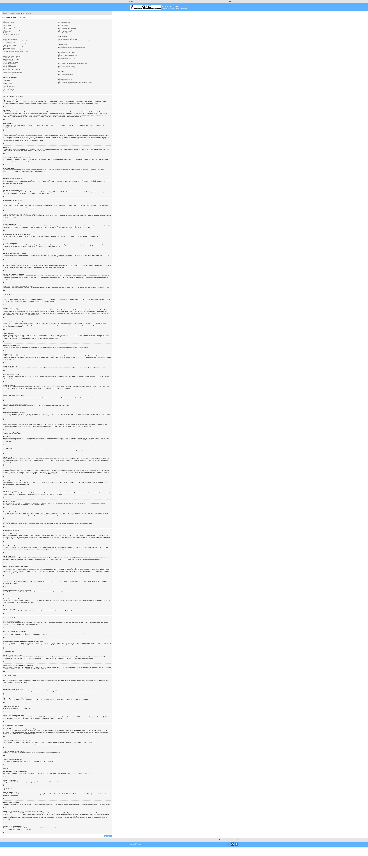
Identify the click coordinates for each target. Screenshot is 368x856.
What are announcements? (9, 86)
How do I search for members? (65, 56)
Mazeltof (139, 844)
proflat (133, 844)
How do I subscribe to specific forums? (67, 66)
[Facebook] (236, 844)
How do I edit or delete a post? (10, 57)
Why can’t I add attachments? (9, 66)
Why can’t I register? (7, 25)
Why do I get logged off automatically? (11, 32)
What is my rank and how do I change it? (12, 49)
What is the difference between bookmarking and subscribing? (72, 63)
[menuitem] (131, 2)
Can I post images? (7, 83)
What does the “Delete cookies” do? (11, 34)
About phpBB (6, 795)
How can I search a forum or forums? (66, 52)
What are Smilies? (7, 82)
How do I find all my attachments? (66, 74)
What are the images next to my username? (13, 46)
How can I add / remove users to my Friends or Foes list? (71, 47)
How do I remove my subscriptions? (66, 67)
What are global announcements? (10, 85)
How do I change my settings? (10, 39)
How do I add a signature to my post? (11, 59)
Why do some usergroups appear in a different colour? (70, 30)
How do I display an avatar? (9, 48)
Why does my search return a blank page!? (68, 55)
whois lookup (6, 814)
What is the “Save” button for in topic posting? (13, 71)
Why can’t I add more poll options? (10, 62)
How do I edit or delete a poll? (9, 63)
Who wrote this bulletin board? (65, 79)
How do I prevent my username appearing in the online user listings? (18, 40)
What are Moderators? (63, 24)
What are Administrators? (64, 22)
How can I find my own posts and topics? (67, 58)
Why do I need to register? (9, 22)
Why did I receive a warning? (9, 68)
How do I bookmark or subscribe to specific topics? (70, 64)
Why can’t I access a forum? (9, 65)
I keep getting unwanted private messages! (68, 39)
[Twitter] (228, 844)
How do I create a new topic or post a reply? (13, 56)
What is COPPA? (6, 24)
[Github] (232, 844)
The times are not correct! (9, 42)
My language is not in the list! (9, 45)
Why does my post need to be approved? (12, 72)
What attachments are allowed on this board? (68, 73)
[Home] (145, 7)
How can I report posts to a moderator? (12, 69)
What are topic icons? (8, 90)
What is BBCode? (7, 79)
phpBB (53, 246)
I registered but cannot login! (9, 27)
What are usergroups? (63, 25)
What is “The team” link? (63, 32)
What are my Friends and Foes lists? (66, 46)
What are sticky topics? (8, 87)
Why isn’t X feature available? (64, 80)
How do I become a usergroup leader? (67, 28)
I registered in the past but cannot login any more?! (14, 30)
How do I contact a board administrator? (67, 83)
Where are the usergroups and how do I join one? (69, 27)
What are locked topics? (8, 89)
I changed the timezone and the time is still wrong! (14, 43)
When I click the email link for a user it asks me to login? (15, 51)
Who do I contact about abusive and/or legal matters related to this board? (75, 82)
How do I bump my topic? (8, 74)
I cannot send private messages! (65, 37)
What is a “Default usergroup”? (65, 31)
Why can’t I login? (7, 28)
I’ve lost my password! (8, 31)
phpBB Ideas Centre (72, 804)
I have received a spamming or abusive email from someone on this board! (75, 40)
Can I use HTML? (7, 80)
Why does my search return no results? (67, 54)
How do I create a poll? (8, 60)
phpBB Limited (46, 794)
